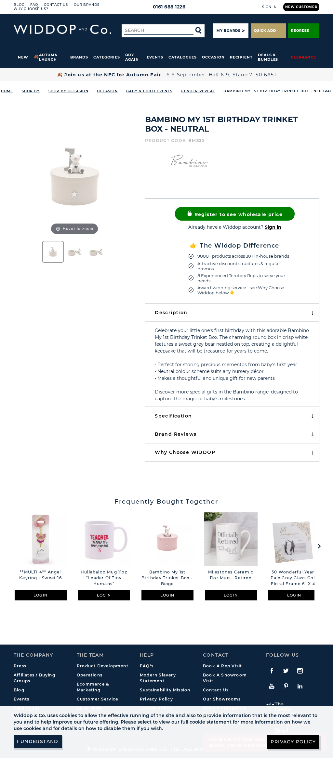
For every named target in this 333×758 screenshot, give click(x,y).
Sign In (269, 7)
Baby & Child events (149, 91)
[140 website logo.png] (62, 29)
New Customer (301, 7)
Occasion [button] (213, 57)
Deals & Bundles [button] (268, 57)
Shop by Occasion (68, 91)
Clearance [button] (303, 57)
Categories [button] (106, 57)
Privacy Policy (156, 699)
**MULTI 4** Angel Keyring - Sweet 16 (40, 575)
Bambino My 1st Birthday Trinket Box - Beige (167, 578)
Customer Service (97, 699)
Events (155, 57)
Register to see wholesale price (238, 214)
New (23, 57)
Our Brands (86, 5)
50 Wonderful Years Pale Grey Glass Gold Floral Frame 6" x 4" (294, 578)
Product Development (102, 665)
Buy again (132, 57)
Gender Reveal (198, 91)
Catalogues (182, 57)
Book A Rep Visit (222, 665)
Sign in (273, 227)
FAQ (34, 5)
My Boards (228, 31)
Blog (19, 5)
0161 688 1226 (169, 7)
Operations (89, 675)
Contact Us (56, 5)
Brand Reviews (175, 434)
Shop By (31, 91)
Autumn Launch (48, 57)
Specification (173, 416)
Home (7, 91)
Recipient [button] (241, 57)
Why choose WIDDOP (185, 452)
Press (20, 665)
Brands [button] (79, 57)
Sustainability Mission (165, 689)
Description (171, 312)
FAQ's (146, 665)
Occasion (107, 91)
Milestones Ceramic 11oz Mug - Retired (231, 575)
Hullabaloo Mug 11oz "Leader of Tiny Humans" (104, 578)
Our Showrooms (222, 699)
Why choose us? (31, 9)
